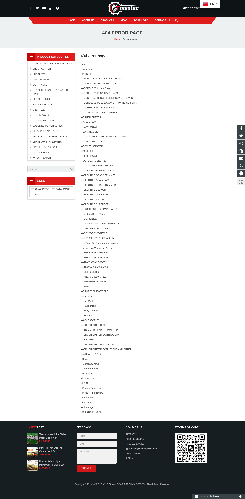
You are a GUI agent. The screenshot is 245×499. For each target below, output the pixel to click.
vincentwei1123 (135, 453)
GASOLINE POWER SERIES (98, 165)
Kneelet (88, 315)
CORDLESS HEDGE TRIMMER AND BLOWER (108, 98)
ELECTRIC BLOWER (95, 189)
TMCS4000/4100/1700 (96, 257)
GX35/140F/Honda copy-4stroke (101, 243)
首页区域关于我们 (91, 412)
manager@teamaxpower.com (142, 449)
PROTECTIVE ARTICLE (95, 291)
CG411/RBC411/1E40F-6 (97, 228)
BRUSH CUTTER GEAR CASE (100, 344)
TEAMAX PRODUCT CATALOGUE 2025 (51, 192)
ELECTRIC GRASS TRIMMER (100, 175)
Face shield (90, 305)
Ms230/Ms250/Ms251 (95, 277)
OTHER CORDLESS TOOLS (99, 107)
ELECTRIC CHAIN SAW (96, 180)
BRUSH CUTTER (92, 117)
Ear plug (88, 296)
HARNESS (89, 339)
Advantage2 (88, 407)
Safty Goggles (91, 310)
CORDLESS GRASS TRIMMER (100, 83)
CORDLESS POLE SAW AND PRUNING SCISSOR (110, 103)
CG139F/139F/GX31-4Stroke (99, 238)
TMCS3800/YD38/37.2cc (97, 262)
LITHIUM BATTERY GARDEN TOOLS (103, 78)
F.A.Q (85, 383)
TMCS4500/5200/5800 (96, 267)
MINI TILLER (90, 151)
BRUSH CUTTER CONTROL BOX (102, 335)
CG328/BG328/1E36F (95, 233)
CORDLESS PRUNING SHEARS (101, 93)
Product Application (92, 388)
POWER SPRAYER (93, 146)
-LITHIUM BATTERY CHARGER (101, 112)
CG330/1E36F (91, 219)
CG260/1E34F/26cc (94, 214)
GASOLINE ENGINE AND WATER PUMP (104, 136)
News (85, 359)
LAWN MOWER (91, 127)
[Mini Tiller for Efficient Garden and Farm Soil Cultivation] (33, 457)
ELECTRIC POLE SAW (96, 194)
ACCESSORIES (91, 320)
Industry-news (90, 368)
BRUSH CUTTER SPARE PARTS (100, 209)
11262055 (132, 434)
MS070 (87, 286)
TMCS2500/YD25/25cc (96, 252)
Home (84, 64)
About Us (87, 69)
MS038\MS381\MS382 (96, 281)
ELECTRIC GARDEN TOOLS (98, 170)
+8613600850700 (136, 439)
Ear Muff (88, 301)
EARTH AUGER (91, 131)
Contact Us (88, 378)
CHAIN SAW (89, 122)
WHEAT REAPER (92, 354)
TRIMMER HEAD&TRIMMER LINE (102, 330)
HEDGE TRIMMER (93, 141)
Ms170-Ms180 (91, 272)
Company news (91, 363)
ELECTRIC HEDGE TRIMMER (100, 185)
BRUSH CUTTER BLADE (97, 325)
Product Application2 (93, 393)
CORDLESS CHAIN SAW (97, 88)
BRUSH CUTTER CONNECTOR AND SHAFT (107, 349)
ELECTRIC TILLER (94, 199)
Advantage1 (88, 402)
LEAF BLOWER (91, 156)
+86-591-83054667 (137, 444)
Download (87, 373)
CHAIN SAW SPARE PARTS (97, 247)
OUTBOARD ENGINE (94, 161)
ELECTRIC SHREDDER (96, 204)
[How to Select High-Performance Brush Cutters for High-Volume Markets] (33, 470)
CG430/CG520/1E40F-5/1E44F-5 (101, 223)
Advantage (88, 397)
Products (87, 73)
